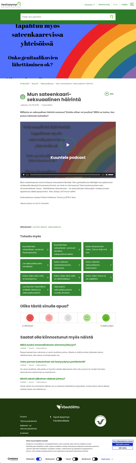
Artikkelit (23, 348)
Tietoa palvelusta (28, 421)
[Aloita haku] (111, 16)
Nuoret (35, 83)
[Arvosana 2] (49, 318)
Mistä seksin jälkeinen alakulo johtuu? (42, 378)
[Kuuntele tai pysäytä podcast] (68, 145)
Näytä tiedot (105, 459)
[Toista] (24, 175)
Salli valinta (122, 448)
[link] (68, 350)
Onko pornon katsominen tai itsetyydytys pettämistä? (52, 361)
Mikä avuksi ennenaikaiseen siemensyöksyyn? (48, 344)
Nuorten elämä (40, 227)
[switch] (59, 459)
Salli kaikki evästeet (122, 444)
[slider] (111, 174)
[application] (68, 175)
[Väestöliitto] (68, 407)
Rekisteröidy (104, 4)
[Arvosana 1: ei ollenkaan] (30, 318)
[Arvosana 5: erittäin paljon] (106, 318)
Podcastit (25, 83)
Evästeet (24, 433)
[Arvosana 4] (87, 318)
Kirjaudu (88, 4)
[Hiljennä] (107, 175)
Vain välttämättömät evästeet (123, 441)
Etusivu (23, 416)
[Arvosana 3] (68, 318)
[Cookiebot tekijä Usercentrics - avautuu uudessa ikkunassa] (13, 459)
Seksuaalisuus (47, 83)
